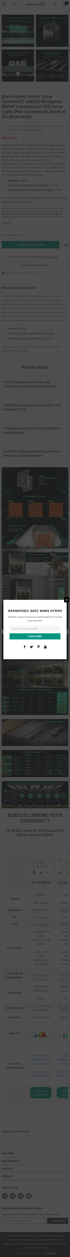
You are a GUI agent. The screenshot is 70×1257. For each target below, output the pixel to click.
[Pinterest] (38, 646)
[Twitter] (31, 646)
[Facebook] (24, 646)
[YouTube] (45, 646)
